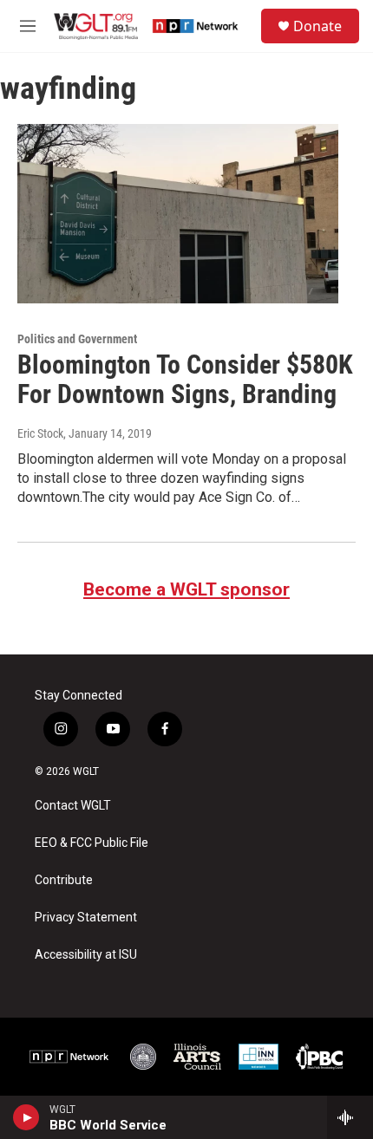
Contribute (64, 880)
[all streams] (350, 1117)
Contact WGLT (73, 805)
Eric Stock (40, 433)
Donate (317, 26)
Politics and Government (77, 339)
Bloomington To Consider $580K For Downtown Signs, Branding (185, 379)
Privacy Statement (86, 917)
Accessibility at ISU (86, 954)
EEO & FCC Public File (91, 842)
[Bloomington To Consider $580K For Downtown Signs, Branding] (177, 213)
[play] (26, 1117)
